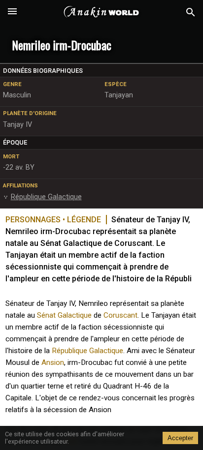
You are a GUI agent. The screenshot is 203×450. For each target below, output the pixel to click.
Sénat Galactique (64, 315)
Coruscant (120, 315)
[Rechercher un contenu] (191, 12)
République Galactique (87, 350)
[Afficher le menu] (12, 12)
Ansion (52, 362)
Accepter (180, 438)
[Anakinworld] (101, 12)
